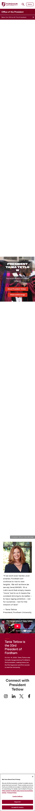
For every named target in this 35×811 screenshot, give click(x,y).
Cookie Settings (17, 796)
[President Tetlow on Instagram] (6, 697)
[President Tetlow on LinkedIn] (13, 697)
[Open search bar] (24, 4)
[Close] (33, 776)
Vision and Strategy (17, 295)
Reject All (17, 802)
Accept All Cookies (17, 807)
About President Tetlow (17, 289)
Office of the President (12, 12)
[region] (17, 792)
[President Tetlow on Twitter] (21, 697)
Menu (30, 4)
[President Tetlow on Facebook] (29, 697)
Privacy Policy (12, 792)
